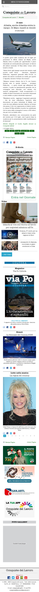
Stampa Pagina (10, 137)
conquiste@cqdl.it (17, 588)
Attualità (21, 17)
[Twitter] (11, 142)
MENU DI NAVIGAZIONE (20, 2)
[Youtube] (25, 577)
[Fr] (21, 577)
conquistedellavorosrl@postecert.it (20, 590)
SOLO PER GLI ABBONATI (19, 321)
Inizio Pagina (32, 137)
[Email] (4, 142)
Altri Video (6, 254)
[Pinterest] (14, 142)
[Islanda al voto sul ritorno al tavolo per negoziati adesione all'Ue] (20, 213)
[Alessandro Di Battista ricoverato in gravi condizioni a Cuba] (10, 245)
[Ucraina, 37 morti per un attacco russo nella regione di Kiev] (10, 234)
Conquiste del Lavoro (9, 17)
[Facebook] (7, 142)
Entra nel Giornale (23, 197)
